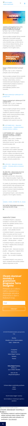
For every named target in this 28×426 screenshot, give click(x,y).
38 (18, 202)
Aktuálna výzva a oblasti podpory (14, 340)
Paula (5, 31)
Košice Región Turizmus (14, 354)
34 (13, 202)
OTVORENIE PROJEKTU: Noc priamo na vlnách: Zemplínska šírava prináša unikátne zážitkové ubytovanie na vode (13, 261)
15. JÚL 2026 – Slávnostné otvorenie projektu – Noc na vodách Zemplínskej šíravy (12, 255)
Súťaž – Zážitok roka (14, 342)
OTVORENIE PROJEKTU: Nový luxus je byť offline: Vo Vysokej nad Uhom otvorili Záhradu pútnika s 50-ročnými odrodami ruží (14, 234)
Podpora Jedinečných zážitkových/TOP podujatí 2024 (14, 101)
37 (17, 202)
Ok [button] (3, 424)
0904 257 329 (14, 372)
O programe (14, 349)
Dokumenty (14, 352)
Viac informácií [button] (12, 419)
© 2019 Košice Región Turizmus (14, 396)
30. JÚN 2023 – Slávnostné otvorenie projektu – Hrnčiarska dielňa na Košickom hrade (13, 173)
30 (11, 202)
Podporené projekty (11, 178)
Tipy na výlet (17, 142)
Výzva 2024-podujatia (13, 33)
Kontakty (14, 356)
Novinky (14, 338)
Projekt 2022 (11, 140)
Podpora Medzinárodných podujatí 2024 (13, 68)
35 (14, 202)
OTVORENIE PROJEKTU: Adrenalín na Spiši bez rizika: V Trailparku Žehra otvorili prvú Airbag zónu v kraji (13, 244)
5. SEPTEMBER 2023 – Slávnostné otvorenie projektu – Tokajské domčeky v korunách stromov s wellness (12, 135)
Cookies (14, 389)
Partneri (14, 358)
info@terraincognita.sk (14, 374)
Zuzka (5, 138)
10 (9, 202)
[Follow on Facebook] (14, 377)
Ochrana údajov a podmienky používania (14, 385)
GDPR (14, 387)
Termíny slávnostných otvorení (10, 180)
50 (20, 202)
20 (10, 202)
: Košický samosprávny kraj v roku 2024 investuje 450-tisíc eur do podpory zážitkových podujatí (12, 28)
